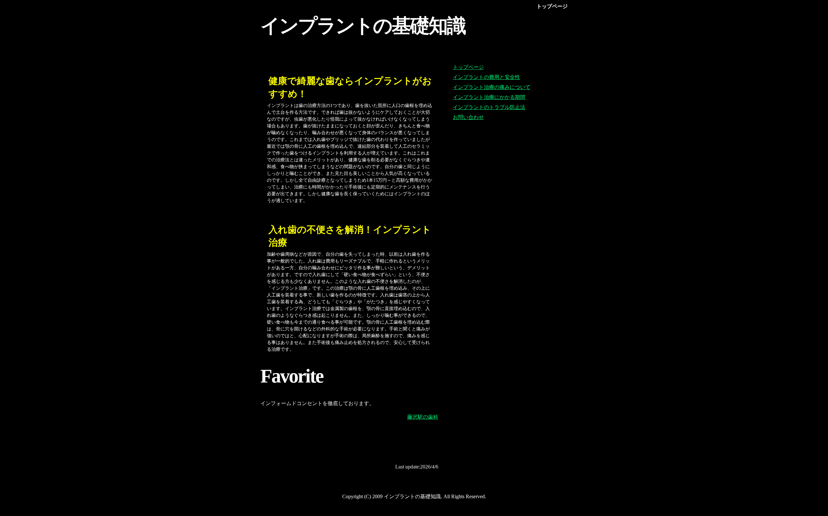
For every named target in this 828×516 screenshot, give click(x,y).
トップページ (468, 67)
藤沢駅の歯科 (422, 417)
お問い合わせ (468, 117)
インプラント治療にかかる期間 (489, 97)
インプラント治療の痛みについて (491, 87)
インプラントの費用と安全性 (486, 77)
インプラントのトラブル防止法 (489, 107)
